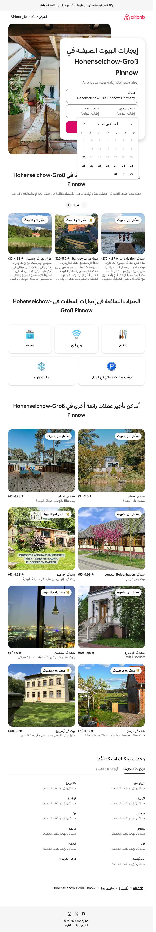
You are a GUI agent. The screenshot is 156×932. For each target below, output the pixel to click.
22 (131, 165)
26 (99, 165)
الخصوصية (82, 925)
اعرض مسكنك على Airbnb (29, 17)
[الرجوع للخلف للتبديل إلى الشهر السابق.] (131, 124)
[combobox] (102, 98)
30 (123, 174)
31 (115, 174)
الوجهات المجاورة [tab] (134, 769)
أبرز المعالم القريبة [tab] (107, 769)
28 (84, 165)
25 (107, 165)
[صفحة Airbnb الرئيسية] (134, 17)
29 (131, 174)
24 (115, 165)
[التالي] (68, 205)
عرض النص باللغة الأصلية (54, 5)
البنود (68, 925)
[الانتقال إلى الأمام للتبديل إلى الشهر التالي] (84, 124)
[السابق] (84, 205)
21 (83, 157)
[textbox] (120, 113)
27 (91, 165)
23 (123, 165)
